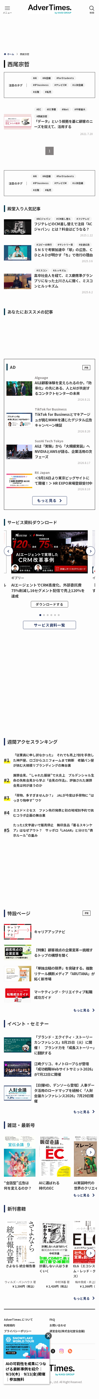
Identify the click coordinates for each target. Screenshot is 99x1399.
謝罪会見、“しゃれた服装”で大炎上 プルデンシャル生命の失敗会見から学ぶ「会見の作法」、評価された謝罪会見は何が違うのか (53, 780)
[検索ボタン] (91, 9)
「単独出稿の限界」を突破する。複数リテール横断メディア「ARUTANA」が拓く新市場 (64, 973)
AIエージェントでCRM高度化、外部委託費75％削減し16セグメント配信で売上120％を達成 (48, 590)
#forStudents (65, 78)
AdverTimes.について (18, 1319)
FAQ (52, 1319)
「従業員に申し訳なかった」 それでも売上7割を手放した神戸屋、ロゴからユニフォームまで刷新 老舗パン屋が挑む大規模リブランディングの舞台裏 (53, 760)
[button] (8, 551)
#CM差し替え (63, 218)
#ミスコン (41, 270)
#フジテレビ (83, 218)
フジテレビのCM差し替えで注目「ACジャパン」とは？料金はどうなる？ (63, 226)
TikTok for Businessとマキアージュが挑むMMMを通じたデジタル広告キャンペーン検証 (63, 419)
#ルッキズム (59, 270)
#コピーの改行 (44, 244)
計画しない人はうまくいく (53, 1268)
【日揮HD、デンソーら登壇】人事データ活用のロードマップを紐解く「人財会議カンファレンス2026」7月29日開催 (64, 1093)
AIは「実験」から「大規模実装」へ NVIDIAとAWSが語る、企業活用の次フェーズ (63, 451)
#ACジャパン (43, 218)
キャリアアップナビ (49, 931)
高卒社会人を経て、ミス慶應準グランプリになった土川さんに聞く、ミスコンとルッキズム (63, 280)
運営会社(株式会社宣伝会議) (67, 1331)
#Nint (65, 109)
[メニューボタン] (7, 9)
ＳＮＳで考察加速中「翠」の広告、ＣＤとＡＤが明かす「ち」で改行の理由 (63, 252)
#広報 (36, 92)
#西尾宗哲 (41, 116)
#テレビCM (60, 85)
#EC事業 (51, 109)
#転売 (48, 92)
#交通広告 (84, 244)
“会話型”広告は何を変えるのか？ (18, 1185)
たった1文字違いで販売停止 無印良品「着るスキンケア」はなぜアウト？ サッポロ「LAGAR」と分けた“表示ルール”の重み (53, 830)
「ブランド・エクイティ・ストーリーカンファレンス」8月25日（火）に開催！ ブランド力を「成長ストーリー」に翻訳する (64, 1045)
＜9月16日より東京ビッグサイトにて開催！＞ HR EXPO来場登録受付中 (63, 480)
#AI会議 (46, 78)
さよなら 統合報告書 (20, 1266)
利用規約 (9, 1325)
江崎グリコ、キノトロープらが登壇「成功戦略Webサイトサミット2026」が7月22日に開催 (64, 1069)
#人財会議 (77, 85)
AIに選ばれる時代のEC (49, 1185)
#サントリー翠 (65, 244)
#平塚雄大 (79, 109)
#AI (35, 78)
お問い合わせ (58, 1325)
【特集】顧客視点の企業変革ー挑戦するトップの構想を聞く (63, 952)
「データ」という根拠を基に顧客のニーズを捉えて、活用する (63, 124)
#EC (38, 109)
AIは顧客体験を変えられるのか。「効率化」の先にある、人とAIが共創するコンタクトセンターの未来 (63, 388)
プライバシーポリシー (18, 1331)
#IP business (41, 85)
